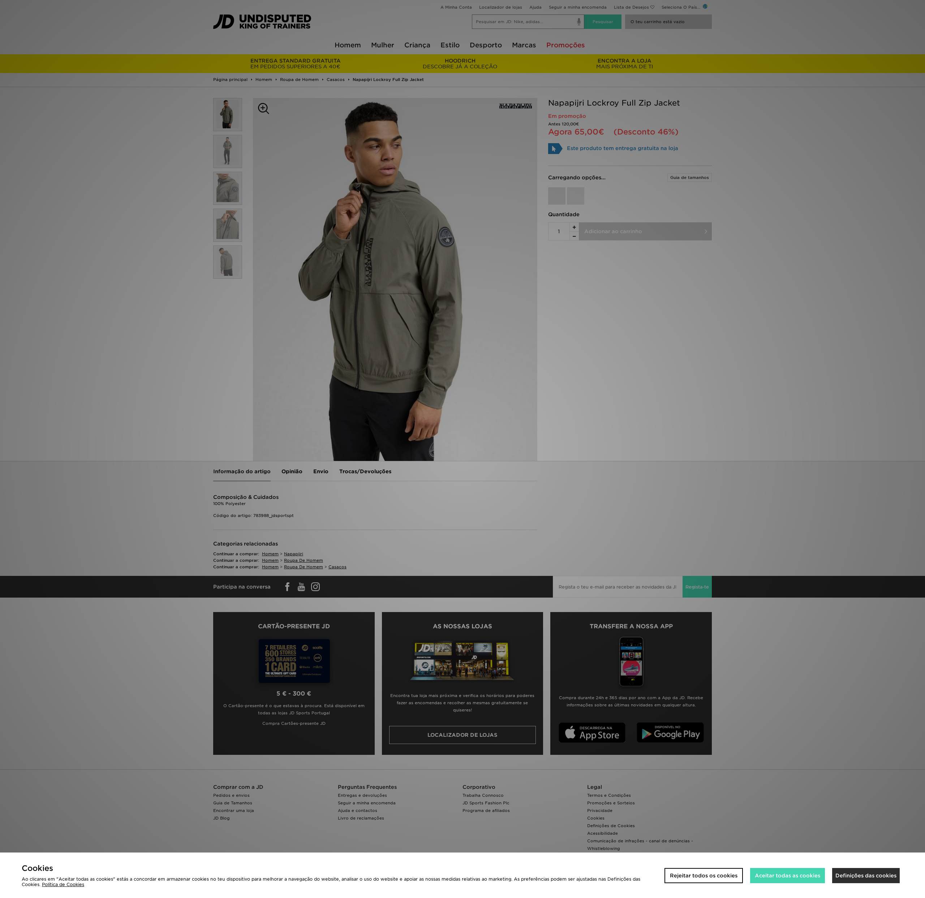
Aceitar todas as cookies (787, 875)
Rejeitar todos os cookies (703, 875)
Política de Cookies (63, 884)
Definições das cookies (865, 875)
